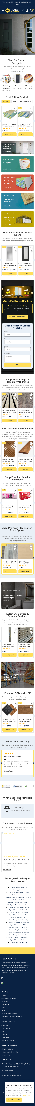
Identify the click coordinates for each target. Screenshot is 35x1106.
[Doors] (17, 79)
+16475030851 (9, 1071)
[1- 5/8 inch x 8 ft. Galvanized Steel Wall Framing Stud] (9, 635)
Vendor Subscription (8, 1040)
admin (24, 857)
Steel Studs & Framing (8, 998)
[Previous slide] (1, 80)
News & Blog (5, 1028)
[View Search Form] (23, 10)
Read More (7, 870)
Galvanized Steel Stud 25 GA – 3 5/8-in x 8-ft (25, 646)
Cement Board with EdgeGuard (11, 1016)
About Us (4, 1025)
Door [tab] (15, 101)
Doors (17, 86)
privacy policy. (27, 1095)
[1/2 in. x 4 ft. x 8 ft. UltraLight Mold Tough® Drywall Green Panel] (9, 114)
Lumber (4, 1010)
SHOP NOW (9, 45)
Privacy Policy (6, 1055)
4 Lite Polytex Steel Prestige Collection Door (25, 265)
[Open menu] (2, 10)
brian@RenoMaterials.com (13, 1075)
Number (7, 339)
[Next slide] (34, 80)
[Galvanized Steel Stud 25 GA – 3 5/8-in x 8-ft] (26, 635)
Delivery (4, 1034)
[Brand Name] (5, 786)
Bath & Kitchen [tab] (25, 101)
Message (7, 353)
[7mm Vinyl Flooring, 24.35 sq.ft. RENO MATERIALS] (25, 551)
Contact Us (5, 1037)
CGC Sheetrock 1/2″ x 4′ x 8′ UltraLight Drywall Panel (25, 126)
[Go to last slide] (1, 121)
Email (6, 346)
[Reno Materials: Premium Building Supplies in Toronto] (12, 10)
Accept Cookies (14, 1099)
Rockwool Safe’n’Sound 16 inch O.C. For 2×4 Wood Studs (25, 508)
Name (6, 331)
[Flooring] (29, 79)
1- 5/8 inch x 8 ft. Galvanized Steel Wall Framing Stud (9, 646)
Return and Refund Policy (10, 1052)
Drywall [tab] (6, 101)
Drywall (4, 995)
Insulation (4, 1001)
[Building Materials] (6, 79)
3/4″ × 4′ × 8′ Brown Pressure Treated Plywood (25, 721)
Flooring (28, 86)
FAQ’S (3, 1031)
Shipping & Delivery (7, 1049)
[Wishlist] (15, 108)
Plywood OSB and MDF (9, 1013)
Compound (5, 1004)
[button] (2, 34)
